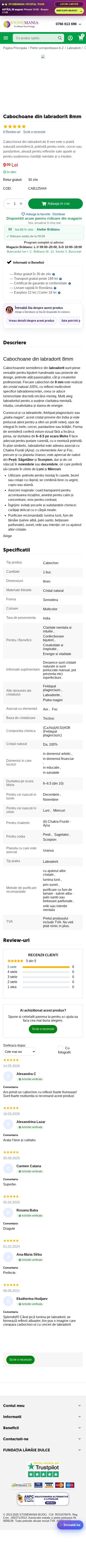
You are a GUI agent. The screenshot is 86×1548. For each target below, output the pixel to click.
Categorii (6, 38)
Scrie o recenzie (34, 131)
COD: (7, 188)
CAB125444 (37, 188)
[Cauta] (60, 38)
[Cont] (70, 38)
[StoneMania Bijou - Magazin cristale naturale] (21, 24)
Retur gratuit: (12, 179)
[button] (58, 214)
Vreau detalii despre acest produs (31, 321)
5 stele (12, 967)
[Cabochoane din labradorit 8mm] (43, 56)
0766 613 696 (66, 24)
